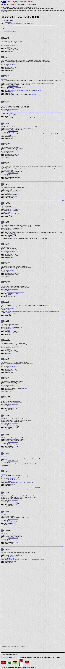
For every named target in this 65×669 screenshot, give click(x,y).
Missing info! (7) (4, 514)
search (13, 23)
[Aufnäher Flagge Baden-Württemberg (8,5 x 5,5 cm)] (15, 662)
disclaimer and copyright (20, 23)
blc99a (41, 559)
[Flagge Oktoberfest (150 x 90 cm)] (27, 662)
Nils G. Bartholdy (13, 45)
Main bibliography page (10, 31)
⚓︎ (62, 34)
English (9, 309)
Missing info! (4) (4, 79)
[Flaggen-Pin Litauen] (9, 662)
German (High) (10, 88)
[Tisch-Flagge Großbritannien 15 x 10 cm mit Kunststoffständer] (21, 662)
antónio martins (17, 20)
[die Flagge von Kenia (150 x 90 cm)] (3, 662)
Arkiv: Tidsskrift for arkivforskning (16, 292)
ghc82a (10, 135)
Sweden (37, 487)
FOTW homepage (7, 23)
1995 (9, 465)
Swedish (9, 481)
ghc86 (7, 312)
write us (28, 23)
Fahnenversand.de (8, 657)
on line (11, 524)
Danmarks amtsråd (12, 522)
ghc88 (14, 234)
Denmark (34, 94)
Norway (32, 117)
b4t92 (25, 388)
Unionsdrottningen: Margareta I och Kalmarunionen (20, 482)
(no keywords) (8, 22)
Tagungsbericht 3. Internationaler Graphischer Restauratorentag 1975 (24, 90)
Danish (8, 47)
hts (18, 48)
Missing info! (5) (4, 284)
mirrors (32, 23)
